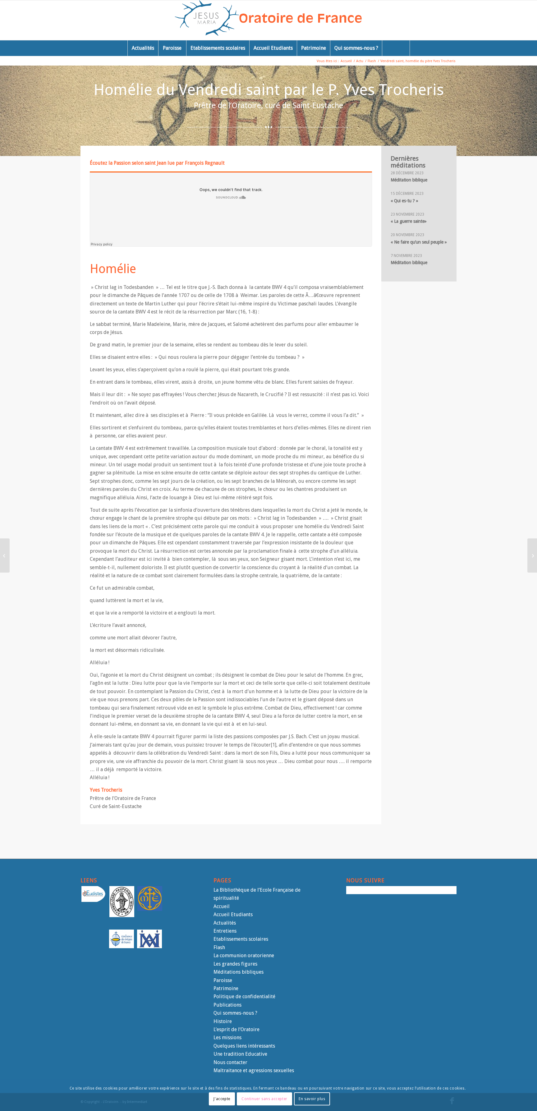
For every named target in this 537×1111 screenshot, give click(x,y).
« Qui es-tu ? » (404, 200)
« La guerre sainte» (409, 221)
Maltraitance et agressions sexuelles (253, 1070)
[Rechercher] (396, 48)
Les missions (227, 1037)
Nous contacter (230, 1062)
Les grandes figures (235, 964)
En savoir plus (312, 1099)
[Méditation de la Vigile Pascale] (532, 555)
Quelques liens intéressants (244, 1046)
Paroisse (222, 980)
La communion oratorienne (243, 955)
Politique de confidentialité (244, 996)
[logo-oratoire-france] (269, 20)
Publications (227, 1005)
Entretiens (224, 931)
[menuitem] (142, 48)
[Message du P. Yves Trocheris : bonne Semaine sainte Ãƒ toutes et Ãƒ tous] (5, 555)
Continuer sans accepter (264, 1099)
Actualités (224, 923)
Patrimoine (225, 988)
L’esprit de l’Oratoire (236, 1029)
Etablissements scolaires (240, 939)
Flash (219, 947)
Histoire (222, 1021)
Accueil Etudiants (233, 914)
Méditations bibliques (238, 972)
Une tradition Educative (240, 1054)
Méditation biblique (409, 179)
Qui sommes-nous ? (235, 1013)
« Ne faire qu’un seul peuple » (419, 242)
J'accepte (221, 1099)
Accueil (221, 906)
